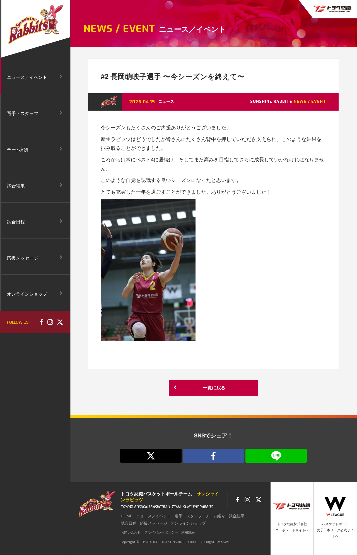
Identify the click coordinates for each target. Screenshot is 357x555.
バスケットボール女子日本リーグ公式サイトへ (335, 530)
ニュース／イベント (153, 516)
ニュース (166, 101)
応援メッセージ (153, 523)
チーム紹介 (215, 516)
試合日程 (128, 523)
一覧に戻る (214, 387)
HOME (126, 516)
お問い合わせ (131, 532)
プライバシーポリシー (161, 532)
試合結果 (236, 516)
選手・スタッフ (188, 516)
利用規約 (188, 532)
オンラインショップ (188, 523)
